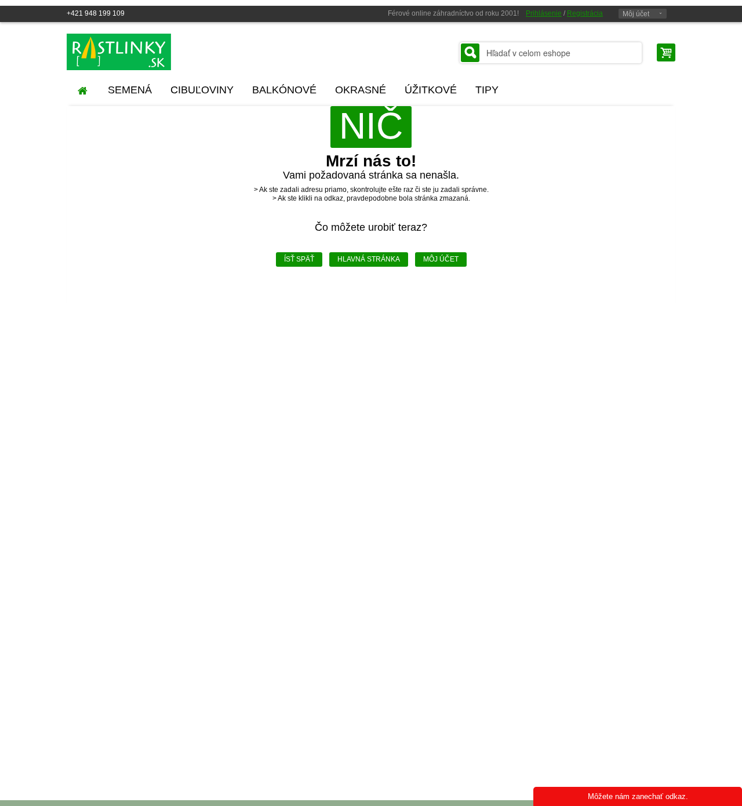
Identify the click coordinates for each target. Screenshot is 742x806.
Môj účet (636, 14)
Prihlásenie (544, 13)
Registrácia (585, 13)
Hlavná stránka (368, 259)
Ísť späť (299, 259)
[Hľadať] (470, 52)
